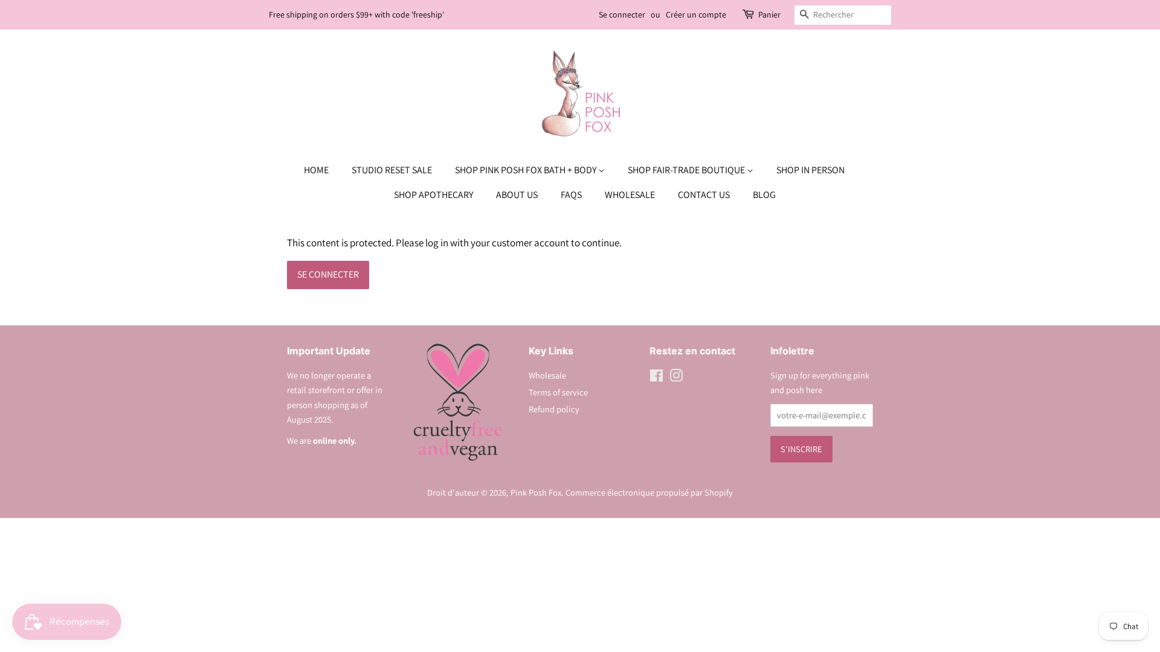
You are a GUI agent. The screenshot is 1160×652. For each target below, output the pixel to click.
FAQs (571, 194)
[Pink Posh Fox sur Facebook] (656, 377)
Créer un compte (696, 14)
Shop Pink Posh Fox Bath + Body (526, 170)
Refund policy (554, 409)
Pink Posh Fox (536, 492)
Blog (764, 194)
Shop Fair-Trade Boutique (687, 170)
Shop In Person (810, 170)
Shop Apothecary (433, 194)
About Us (517, 194)
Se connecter (622, 14)
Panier (769, 14)
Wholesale (630, 194)
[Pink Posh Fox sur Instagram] (676, 377)
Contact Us (704, 194)
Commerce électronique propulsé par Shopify (649, 492)
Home (316, 170)
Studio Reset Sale (392, 170)
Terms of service (558, 392)
